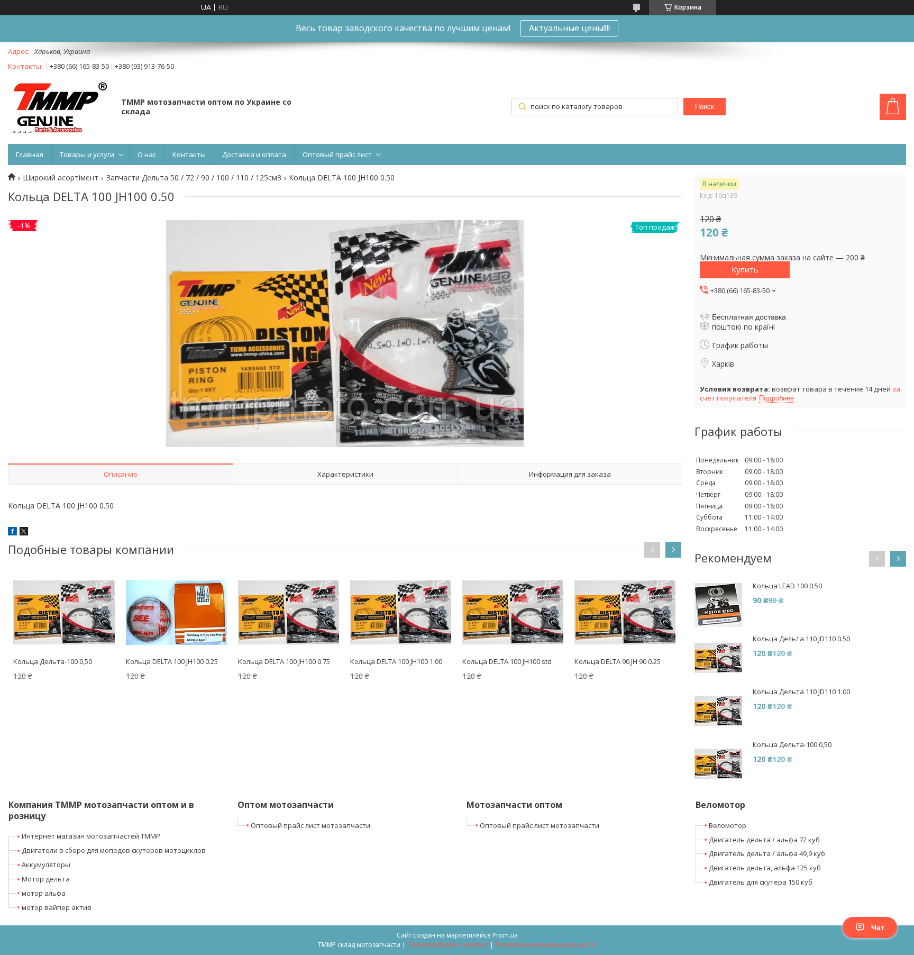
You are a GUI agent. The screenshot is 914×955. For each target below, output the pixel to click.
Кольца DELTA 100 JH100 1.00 (396, 661)
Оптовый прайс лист (337, 154)
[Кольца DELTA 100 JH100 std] (512, 612)
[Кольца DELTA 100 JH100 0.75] (288, 612)
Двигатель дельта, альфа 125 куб (765, 867)
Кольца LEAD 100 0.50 (787, 585)
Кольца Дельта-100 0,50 (52, 661)
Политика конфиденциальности (546, 944)
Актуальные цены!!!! (569, 28)
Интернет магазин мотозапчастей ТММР (91, 836)
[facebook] (12, 532)
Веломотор (727, 825)
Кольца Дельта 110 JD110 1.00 (801, 691)
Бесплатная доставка (749, 317)
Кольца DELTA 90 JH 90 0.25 (617, 661)
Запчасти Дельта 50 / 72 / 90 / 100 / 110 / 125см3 (193, 178)
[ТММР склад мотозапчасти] (59, 107)
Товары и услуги (87, 154)
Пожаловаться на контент (447, 944)
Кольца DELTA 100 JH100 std (507, 661)
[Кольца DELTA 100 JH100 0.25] (176, 612)
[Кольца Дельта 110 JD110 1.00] (718, 711)
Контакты (189, 154)
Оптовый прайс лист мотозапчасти (310, 825)
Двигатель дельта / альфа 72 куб (764, 839)
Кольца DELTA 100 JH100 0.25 (172, 661)
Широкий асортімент (60, 178)
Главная (29, 154)
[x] (24, 532)
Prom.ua (505, 935)
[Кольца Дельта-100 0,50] (63, 612)
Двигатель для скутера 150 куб (760, 882)
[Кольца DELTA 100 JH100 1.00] (400, 612)
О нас (147, 154)
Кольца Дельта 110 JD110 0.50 (801, 638)
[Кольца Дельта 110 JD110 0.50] (718, 658)
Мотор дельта (46, 879)
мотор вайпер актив (57, 907)
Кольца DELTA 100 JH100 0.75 (284, 661)
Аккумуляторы (46, 864)
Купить (745, 269)
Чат (877, 927)
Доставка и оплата (254, 154)
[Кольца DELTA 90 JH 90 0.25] (624, 612)
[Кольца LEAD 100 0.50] (718, 605)
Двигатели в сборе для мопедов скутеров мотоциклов (114, 850)
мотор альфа (44, 893)
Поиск (704, 107)
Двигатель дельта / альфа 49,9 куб (767, 853)
